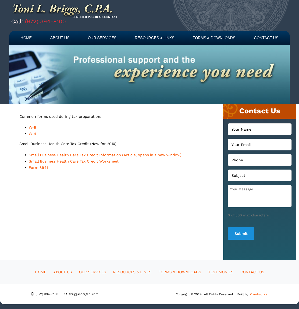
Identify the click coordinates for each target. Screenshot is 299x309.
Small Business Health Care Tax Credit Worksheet (74, 161)
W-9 (32, 127)
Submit (241, 233)
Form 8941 (38, 167)
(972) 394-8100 (45, 21)
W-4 (32, 134)
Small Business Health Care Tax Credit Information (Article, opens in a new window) (105, 155)
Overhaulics (258, 294)
